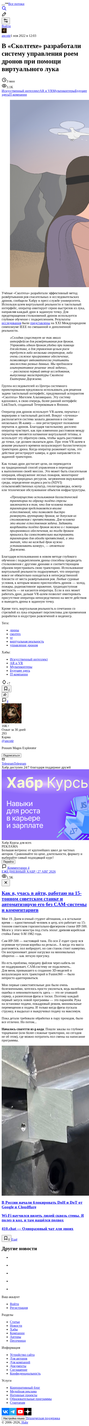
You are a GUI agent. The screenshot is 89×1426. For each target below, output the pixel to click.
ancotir (6, 35)
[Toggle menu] (3, 5)
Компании (17, 1333)
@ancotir (8, 741)
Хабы (14, 1329)
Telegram (8, 763)
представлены (40, 323)
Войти (14, 1304)
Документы (18, 1366)
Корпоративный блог (25, 1387)
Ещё (14, 1239)
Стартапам (17, 1402)
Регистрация (19, 1307)
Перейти (8, 861)
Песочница (18, 1340)
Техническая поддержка (43, 1418)
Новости (16, 1325)
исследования (11, 323)
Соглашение (18, 1369)
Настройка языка (13, 1418)
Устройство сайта (22, 1354)
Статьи (15, 1322)
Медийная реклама (23, 1391)
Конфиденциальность (25, 1373)
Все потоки (16, 4)
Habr (24, 1422)
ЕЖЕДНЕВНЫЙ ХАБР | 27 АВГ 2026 (29, 871)
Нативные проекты (23, 1395)
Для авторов (18, 1358)
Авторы (15, 1337)
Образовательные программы (31, 1399)
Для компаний (20, 1362)
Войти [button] (6, 26)
